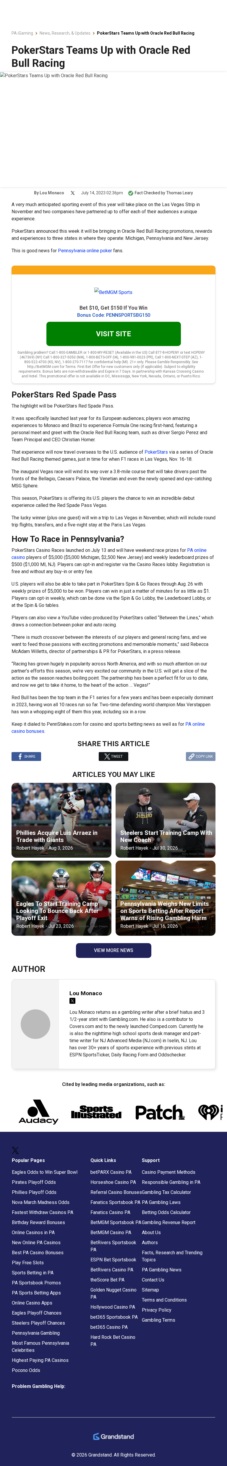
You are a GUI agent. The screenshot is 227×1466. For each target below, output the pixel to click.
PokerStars (156, 452)
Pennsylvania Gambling (36, 1333)
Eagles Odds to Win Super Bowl (44, 1172)
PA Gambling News (161, 1270)
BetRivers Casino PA (111, 1270)
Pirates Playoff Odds (34, 1182)
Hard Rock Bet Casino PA (112, 1340)
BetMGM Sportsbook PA (115, 1222)
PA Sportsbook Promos (36, 1283)
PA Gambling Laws (161, 1202)
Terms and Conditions (164, 1300)
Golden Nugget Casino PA (113, 1293)
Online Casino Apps (32, 1303)
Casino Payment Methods (168, 1172)
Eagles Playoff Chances (36, 1313)
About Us (151, 1232)
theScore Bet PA (107, 1280)
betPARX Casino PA (111, 1172)
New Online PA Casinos (36, 1242)
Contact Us (153, 1280)
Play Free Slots (28, 1262)
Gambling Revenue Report (168, 1222)
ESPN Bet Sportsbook (113, 1260)
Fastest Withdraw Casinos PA (42, 1212)
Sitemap (150, 1290)
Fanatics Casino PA (110, 1212)
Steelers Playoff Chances (38, 1323)
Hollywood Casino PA (112, 1307)
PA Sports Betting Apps (36, 1293)
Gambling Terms (158, 1320)
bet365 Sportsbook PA (114, 1317)
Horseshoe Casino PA (113, 1182)
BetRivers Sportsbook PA (113, 1246)
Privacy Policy (156, 1310)
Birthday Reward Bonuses (38, 1222)
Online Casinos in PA (33, 1232)
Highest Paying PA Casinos (40, 1360)
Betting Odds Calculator (166, 1212)
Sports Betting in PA (32, 1273)
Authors (150, 1242)
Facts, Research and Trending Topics (172, 1256)
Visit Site (113, 334)
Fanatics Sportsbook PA (115, 1202)
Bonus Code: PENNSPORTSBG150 (113, 315)
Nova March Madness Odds (40, 1202)
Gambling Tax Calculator (166, 1192)
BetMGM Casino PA (110, 1232)
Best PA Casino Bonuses (38, 1252)
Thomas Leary (179, 192)
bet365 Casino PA (109, 1327)
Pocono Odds (26, 1370)
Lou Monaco (52, 192)
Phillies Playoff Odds (34, 1192)
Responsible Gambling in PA (171, 1182)
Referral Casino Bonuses (116, 1192)
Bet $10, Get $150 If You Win (113, 308)
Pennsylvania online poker (85, 250)
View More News (113, 950)
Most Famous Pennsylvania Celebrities (40, 1346)
